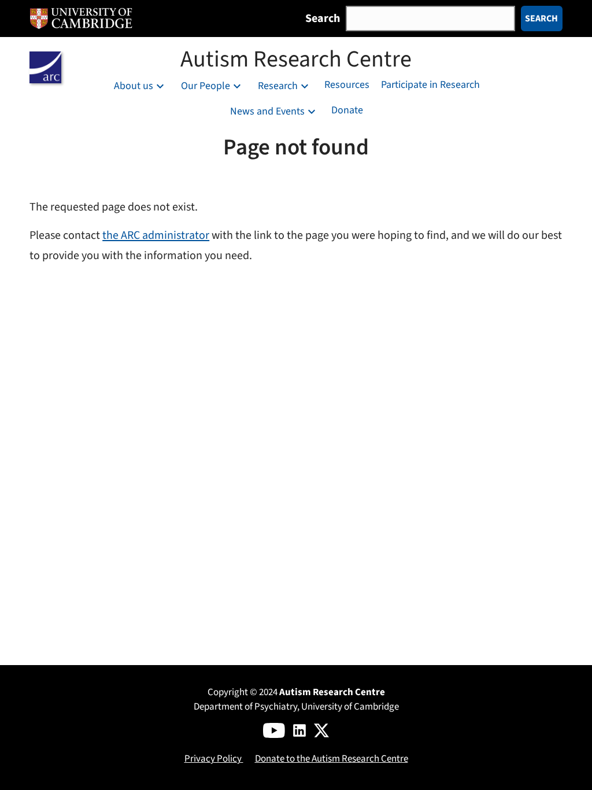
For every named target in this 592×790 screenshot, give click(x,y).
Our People (205, 86)
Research (278, 86)
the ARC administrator (155, 235)
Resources (346, 85)
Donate (347, 110)
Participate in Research (430, 85)
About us (133, 86)
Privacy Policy (213, 758)
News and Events (267, 111)
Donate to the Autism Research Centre (331, 758)
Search (322, 18)
